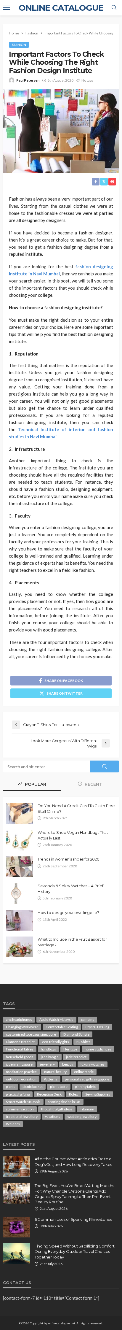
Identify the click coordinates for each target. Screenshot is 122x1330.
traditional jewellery (22, 1116)
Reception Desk (49, 1094)
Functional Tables (19, 1049)
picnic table (59, 1086)
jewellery (47, 1064)
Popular (35, 784)
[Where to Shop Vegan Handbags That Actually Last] (19, 840)
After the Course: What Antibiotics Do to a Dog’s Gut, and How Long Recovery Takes (73, 1161)
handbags (48, 1049)
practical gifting (18, 1094)
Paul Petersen (27, 80)
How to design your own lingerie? (68, 912)
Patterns (50, 1079)
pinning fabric (85, 1086)
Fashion (19, 45)
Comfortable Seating (62, 1027)
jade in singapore (19, 1064)
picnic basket (33, 1086)
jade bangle (50, 1057)
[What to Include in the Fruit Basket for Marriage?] (19, 947)
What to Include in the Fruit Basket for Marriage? (72, 942)
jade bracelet (76, 1057)
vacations (52, 1116)
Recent (93, 784)
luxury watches (93, 1064)
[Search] (114, 7)
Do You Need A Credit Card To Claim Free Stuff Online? (76, 808)
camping (87, 1019)
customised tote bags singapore (31, 1034)
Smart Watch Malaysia (23, 1101)
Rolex (73, 1094)
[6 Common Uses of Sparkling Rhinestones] (16, 1227)
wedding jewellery (82, 1116)
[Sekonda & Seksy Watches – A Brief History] (16, 893)
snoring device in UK (64, 1101)
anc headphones (19, 1019)
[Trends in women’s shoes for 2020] (19, 866)
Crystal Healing (97, 1027)
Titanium (87, 1109)
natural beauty (55, 1071)
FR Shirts (83, 1041)
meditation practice (21, 1071)
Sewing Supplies (97, 1094)
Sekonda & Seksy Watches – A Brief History (70, 888)
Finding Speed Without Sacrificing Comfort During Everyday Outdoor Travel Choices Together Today (74, 1251)
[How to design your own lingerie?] (19, 920)
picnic (10, 1086)
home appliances (98, 1049)
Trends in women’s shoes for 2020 (68, 859)
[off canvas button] (6, 7)
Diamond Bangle (76, 1034)
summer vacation (20, 1109)
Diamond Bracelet (20, 1041)
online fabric (84, 1071)
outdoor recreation (21, 1079)
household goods (19, 1057)
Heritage (70, 1049)
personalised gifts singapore (87, 1079)
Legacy (67, 1064)
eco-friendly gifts (55, 1041)
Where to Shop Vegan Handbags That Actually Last (73, 835)
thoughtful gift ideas (57, 1109)
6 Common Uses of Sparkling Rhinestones (73, 1219)
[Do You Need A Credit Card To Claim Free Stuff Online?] (19, 813)
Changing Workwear (22, 1027)
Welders (13, 1124)
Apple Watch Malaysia (56, 1019)
